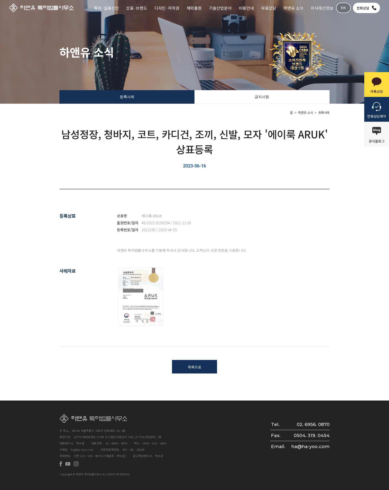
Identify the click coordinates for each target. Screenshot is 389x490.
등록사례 (127, 97)
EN (343, 8)
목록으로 (194, 367)
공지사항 (262, 97)
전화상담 (363, 8)
